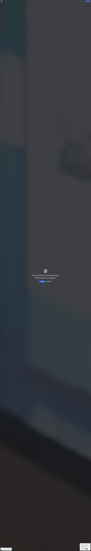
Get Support (49, 281)
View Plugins (42, 281)
